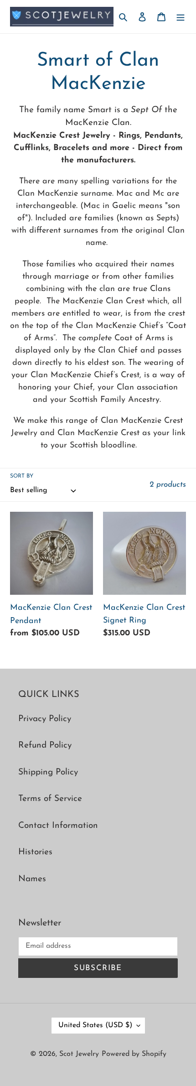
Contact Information (58, 825)
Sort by (21, 476)
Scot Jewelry (79, 1054)
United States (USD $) (95, 1025)
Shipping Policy (48, 772)
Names (32, 879)
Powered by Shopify (134, 1054)
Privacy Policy (44, 719)
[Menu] (180, 16)
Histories (35, 852)
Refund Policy (45, 745)
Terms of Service (50, 799)
